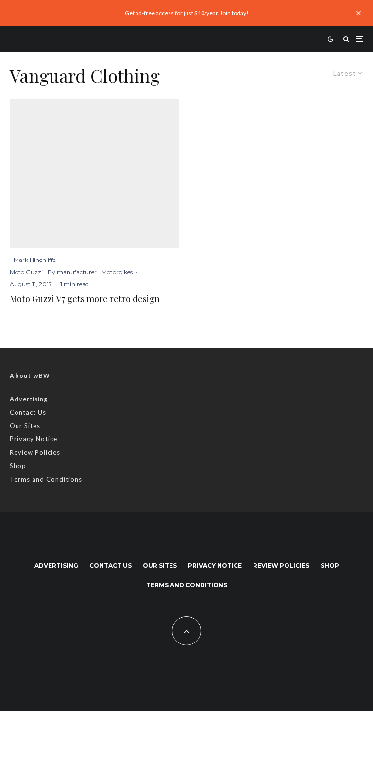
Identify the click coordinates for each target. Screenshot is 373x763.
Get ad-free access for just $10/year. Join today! (187, 13)
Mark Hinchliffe (35, 259)
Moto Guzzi (26, 272)
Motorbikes (117, 272)
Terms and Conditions (46, 479)
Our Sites (25, 426)
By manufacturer (72, 272)
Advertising (29, 399)
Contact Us (28, 412)
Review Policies (35, 452)
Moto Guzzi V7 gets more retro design (85, 299)
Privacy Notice (33, 439)
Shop (18, 465)
